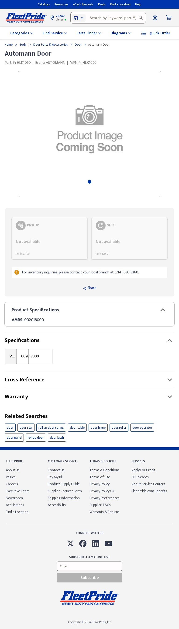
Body (23, 44)
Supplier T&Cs (100, 505)
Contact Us (56, 470)
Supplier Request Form (65, 491)
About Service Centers (148, 484)
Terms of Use (100, 477)
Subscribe (89, 577)
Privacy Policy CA (102, 491)
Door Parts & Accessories (51, 44)
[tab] (89, 182)
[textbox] (108, 18)
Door (78, 44)
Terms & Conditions (105, 470)
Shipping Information (64, 498)
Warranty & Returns (105, 512)
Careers (12, 484)
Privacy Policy (100, 484)
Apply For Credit (143, 470)
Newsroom (14, 498)
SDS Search (140, 477)
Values (11, 477)
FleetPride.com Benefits (149, 491)
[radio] (49, 238)
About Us (13, 470)
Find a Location (17, 512)
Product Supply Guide (64, 484)
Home (9, 44)
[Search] (141, 17)
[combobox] (108, 18)
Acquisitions (15, 505)
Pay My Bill (55, 477)
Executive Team (18, 491)
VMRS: (17, 319)
